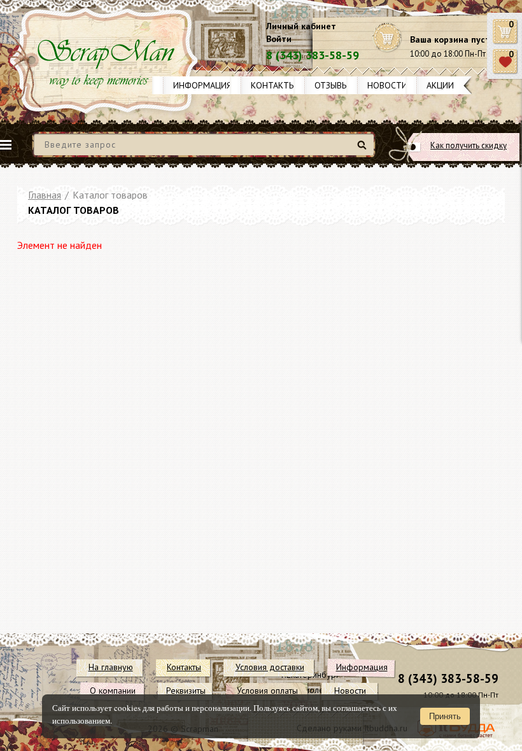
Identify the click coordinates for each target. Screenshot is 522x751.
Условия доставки (270, 667)
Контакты (273, 85)
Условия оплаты (267, 690)
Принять (445, 716)
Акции (440, 85)
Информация (202, 85)
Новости (387, 85)
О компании (113, 690)
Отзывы (331, 85)
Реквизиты (186, 690)
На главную (110, 667)
